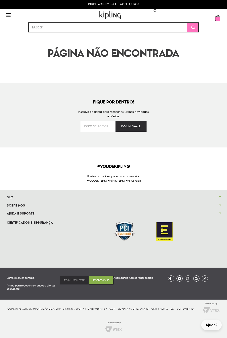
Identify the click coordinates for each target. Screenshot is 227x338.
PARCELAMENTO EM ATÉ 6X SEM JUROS (113, 4)
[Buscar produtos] (192, 27)
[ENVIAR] (131, 126)
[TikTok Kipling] (205, 278)
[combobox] (113, 27)
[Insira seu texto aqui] (171, 278)
